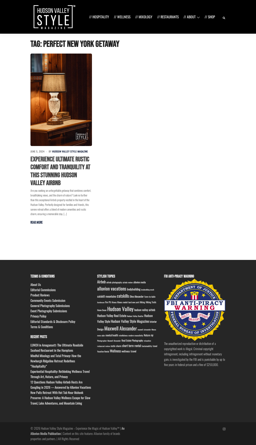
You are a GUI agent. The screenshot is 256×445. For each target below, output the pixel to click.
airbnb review (128, 282)
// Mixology (143, 16)
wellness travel (129, 351)
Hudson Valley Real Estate (111, 315)
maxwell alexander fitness (147, 329)
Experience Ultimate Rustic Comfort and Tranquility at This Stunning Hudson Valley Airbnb (60, 171)
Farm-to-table (149, 296)
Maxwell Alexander (120, 328)
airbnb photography (114, 282)
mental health (112, 335)
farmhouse (100, 302)
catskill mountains (106, 296)
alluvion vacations (111, 288)
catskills (123, 296)
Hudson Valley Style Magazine (70, 151)
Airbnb (101, 281)
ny (152, 335)
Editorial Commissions (43, 289)
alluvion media (139, 282)
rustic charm (116, 346)
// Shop (210, 16)
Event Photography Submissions (48, 311)
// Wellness (122, 16)
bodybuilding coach (147, 289)
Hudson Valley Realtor (135, 316)
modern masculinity (135, 335)
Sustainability (147, 346)
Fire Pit (108, 302)
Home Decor (102, 310)
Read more (36, 222)
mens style (101, 335)
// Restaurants (168, 16)
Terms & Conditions (41, 326)
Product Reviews (40, 295)
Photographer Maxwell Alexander (109, 340)
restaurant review (103, 346)
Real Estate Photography (132, 340)
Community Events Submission (47, 300)
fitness (114, 302)
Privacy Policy (38, 316)
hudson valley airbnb (144, 310)
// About (190, 16)
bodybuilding (133, 289)
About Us (35, 284)
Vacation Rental (103, 351)
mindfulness (123, 335)
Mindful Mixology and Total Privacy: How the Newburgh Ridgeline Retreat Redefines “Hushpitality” (55, 360)
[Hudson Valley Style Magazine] (53, 16)
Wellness (115, 350)
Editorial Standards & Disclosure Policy (52, 321)
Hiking (142, 302)
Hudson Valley (120, 308)
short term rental (131, 345)
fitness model (122, 302)
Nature (147, 335)
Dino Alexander (137, 296)
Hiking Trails (151, 302)
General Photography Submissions (50, 305)
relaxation (147, 340)
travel (155, 346)
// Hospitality (99, 16)
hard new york (133, 302)
